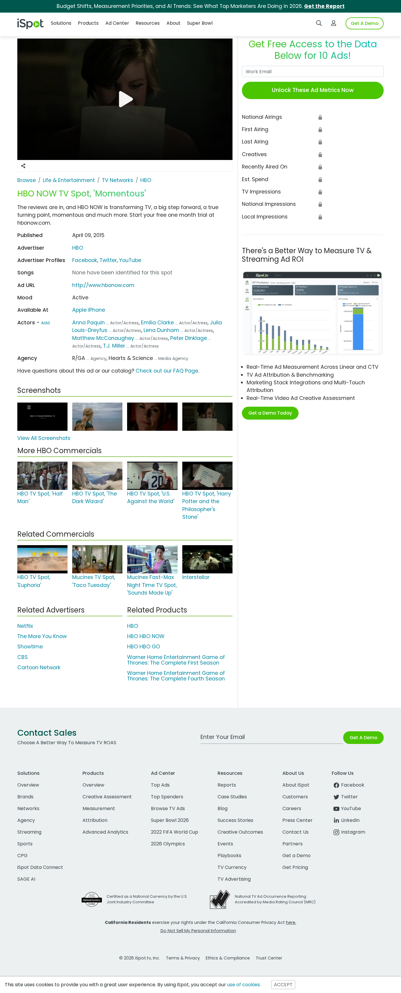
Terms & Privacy (183, 958)
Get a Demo (296, 855)
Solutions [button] (61, 23)
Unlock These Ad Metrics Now (313, 90)
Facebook (84, 260)
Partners (292, 843)
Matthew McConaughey (103, 338)
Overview (28, 785)
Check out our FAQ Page (167, 370)
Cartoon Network (38, 667)
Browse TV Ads (168, 808)
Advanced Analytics (105, 832)
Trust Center (269, 958)
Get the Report (324, 6)
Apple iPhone (88, 309)
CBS (22, 657)
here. (291, 922)
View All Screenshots (43, 438)
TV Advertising (234, 879)
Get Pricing (295, 867)
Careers (291, 808)
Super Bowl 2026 (170, 820)
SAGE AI (26, 879)
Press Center (297, 820)
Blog (223, 808)
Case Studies (232, 796)
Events (225, 843)
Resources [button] (148, 23)
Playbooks (229, 855)
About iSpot (295, 785)
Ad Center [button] (117, 23)
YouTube (130, 260)
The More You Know (42, 636)
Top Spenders (167, 796)
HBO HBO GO (143, 646)
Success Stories (235, 820)
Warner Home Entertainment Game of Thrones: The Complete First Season (176, 660)
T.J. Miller (114, 345)
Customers (295, 796)
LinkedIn (350, 820)
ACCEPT (283, 984)
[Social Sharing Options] (23, 166)
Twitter (108, 260)
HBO (77, 247)
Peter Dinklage (188, 338)
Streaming (29, 832)
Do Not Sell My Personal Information (198, 931)
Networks (28, 808)
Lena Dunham (161, 330)
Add (45, 323)
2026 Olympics (168, 843)
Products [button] (88, 23)
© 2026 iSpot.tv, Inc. (139, 958)
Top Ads (160, 785)
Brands (25, 796)
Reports (227, 785)
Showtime (30, 646)
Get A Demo (364, 23)
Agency (26, 820)
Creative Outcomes (240, 832)
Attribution (94, 820)
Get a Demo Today (270, 413)
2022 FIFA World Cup (174, 832)
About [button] (173, 23)
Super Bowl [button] (200, 23)
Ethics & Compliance (228, 958)
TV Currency (232, 867)
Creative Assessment (107, 796)
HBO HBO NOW (145, 636)
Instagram (353, 832)
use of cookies (243, 984)
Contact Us (295, 832)
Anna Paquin (88, 322)
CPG (22, 855)
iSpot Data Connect (40, 867)
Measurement (98, 808)
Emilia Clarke (157, 322)
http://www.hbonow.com (103, 285)
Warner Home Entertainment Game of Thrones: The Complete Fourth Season (176, 676)
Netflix (25, 626)
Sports (25, 843)
